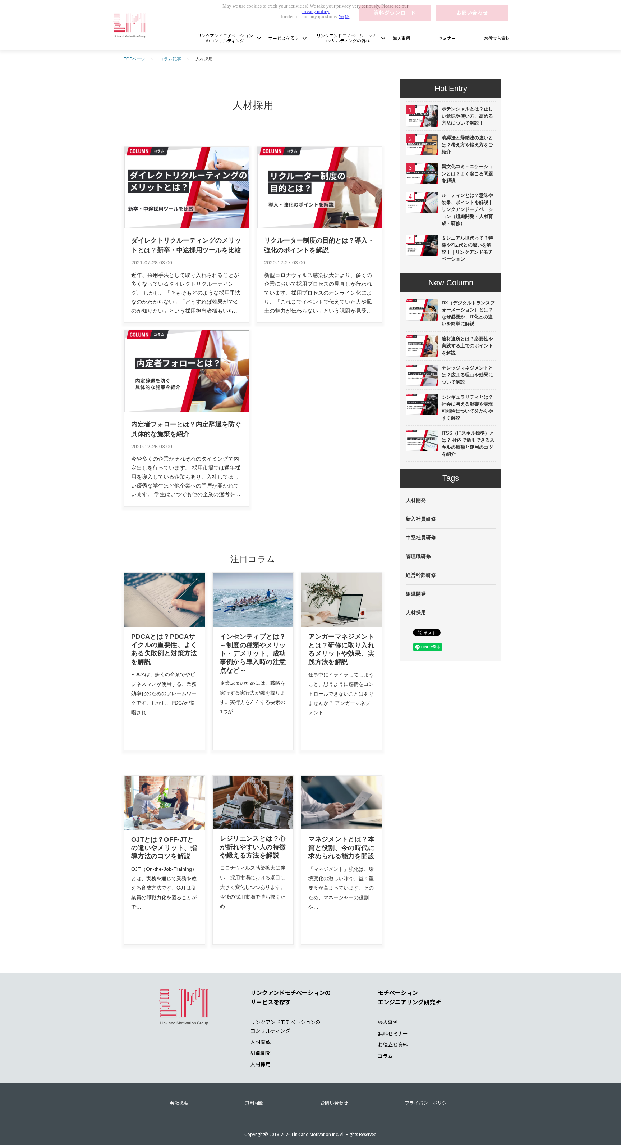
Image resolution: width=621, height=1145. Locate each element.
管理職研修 (418, 556)
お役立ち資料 (497, 38)
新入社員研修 (421, 519)
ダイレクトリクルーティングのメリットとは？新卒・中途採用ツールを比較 (186, 245)
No (347, 17)
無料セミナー (393, 1033)
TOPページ (134, 59)
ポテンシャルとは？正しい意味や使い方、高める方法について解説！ (467, 116)
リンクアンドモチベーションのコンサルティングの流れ (346, 38)
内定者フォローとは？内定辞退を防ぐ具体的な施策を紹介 (186, 429)
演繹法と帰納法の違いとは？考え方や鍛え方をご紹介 (467, 144)
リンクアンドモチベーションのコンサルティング (225, 38)
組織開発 (416, 594)
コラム (385, 1055)
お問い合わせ (334, 1102)
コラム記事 (170, 59)
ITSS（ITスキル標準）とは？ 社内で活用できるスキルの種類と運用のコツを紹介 (468, 443)
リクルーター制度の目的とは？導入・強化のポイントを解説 (319, 245)
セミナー (447, 38)
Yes (341, 17)
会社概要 (179, 1102)
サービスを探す (283, 38)
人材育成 (260, 1041)
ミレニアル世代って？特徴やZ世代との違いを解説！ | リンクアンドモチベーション (467, 248)
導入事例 (401, 38)
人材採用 (416, 612)
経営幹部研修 (421, 575)
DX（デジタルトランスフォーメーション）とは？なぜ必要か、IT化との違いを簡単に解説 (468, 313)
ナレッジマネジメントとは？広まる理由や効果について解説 (467, 375)
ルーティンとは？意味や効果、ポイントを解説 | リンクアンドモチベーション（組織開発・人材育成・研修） (467, 209)
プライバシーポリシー (428, 1102)
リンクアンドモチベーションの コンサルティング (285, 1026)
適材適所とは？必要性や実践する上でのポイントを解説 (467, 346)
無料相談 (254, 1102)
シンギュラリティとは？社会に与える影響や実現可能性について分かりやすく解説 (467, 407)
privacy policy (315, 11)
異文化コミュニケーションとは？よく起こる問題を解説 (467, 173)
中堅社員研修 (421, 537)
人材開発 (416, 500)
